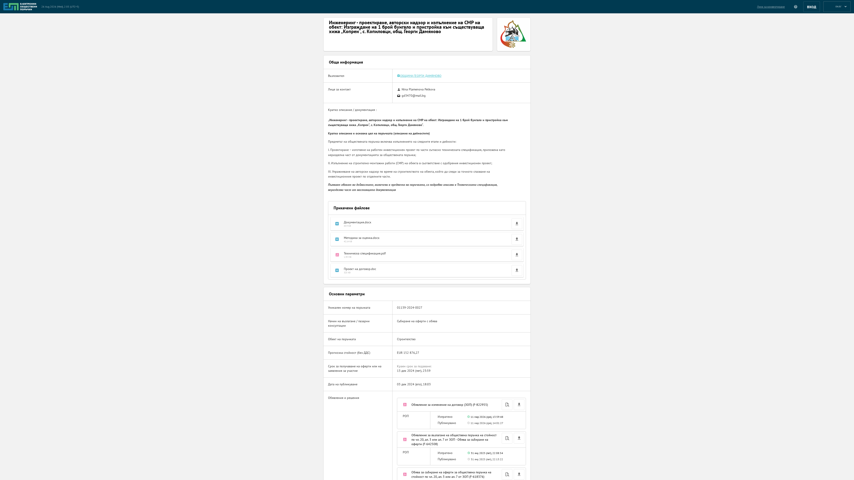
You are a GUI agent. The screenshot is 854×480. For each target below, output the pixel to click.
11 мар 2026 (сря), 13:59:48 (486, 416)
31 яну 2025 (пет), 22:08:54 (486, 453)
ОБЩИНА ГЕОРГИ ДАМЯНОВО (420, 76)
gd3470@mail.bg (414, 96)
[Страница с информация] (796, 6)
